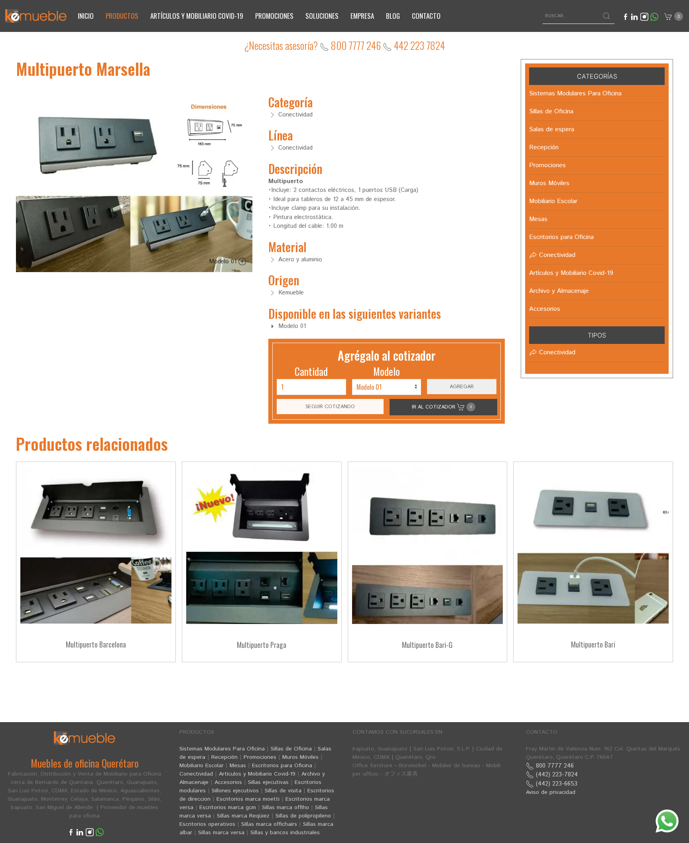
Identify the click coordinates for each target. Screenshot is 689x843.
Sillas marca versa (221, 833)
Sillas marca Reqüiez (243, 816)
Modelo (386, 371)
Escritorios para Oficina (282, 766)
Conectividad (196, 774)
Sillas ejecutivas (268, 782)
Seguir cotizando (330, 406)
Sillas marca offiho (285, 807)
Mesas (238, 766)
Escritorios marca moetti (248, 799)
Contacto (426, 16)
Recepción (224, 757)
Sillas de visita (283, 791)
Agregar (462, 386)
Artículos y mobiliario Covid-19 (196, 16)
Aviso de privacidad (550, 792)
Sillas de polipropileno (303, 816)
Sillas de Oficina (291, 749)
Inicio (86, 16)
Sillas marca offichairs (269, 824)
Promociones (274, 16)
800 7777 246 (355, 45)
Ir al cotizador (442, 407)
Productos (122, 16)
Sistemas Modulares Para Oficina (222, 749)
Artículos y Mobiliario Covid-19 (257, 774)
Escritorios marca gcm (227, 807)
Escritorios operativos (207, 824)
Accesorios (228, 782)
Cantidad (311, 371)
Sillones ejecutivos (235, 791)
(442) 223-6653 (555, 784)
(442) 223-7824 (556, 774)
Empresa (362, 16)
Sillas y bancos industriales (285, 833)
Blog (393, 16)
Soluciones (322, 16)
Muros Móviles (300, 757)
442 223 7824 (418, 45)
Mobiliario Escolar (201, 766)
